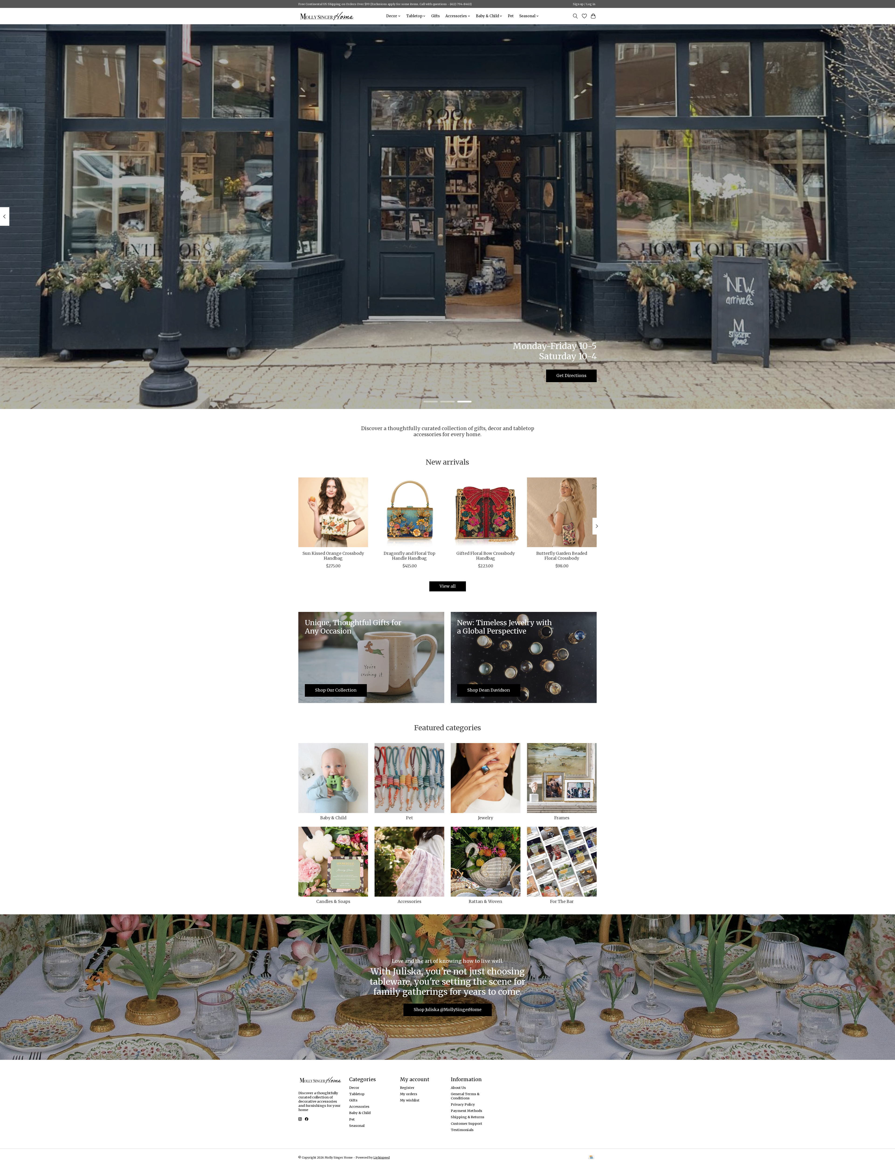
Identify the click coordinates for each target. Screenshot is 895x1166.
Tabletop (357, 1094)
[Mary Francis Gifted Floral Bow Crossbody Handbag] (485, 512)
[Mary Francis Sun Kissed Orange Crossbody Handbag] (333, 512)
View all (448, 586)
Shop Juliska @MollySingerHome (448, 1009)
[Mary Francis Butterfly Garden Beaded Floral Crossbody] (562, 512)
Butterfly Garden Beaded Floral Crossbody (561, 556)
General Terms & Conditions (465, 1096)
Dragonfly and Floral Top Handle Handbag (409, 556)
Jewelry (485, 817)
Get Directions (571, 375)
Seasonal (357, 1126)
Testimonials (462, 1130)
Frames (561, 817)
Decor (354, 1088)
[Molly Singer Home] (326, 16)
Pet (511, 16)
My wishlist (410, 1100)
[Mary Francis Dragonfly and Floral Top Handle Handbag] (409, 512)
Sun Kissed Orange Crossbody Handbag (333, 556)
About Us (458, 1088)
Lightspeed (381, 1157)
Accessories (409, 901)
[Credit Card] (591, 1157)
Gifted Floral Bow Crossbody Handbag (485, 556)
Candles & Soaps (333, 901)
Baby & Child (333, 817)
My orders (408, 1094)
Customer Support (466, 1123)
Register (407, 1088)
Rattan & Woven (485, 901)
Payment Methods (466, 1111)
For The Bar (562, 901)
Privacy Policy (463, 1104)
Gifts (435, 16)
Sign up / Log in (584, 4)
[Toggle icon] (575, 16)
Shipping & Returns (467, 1117)
